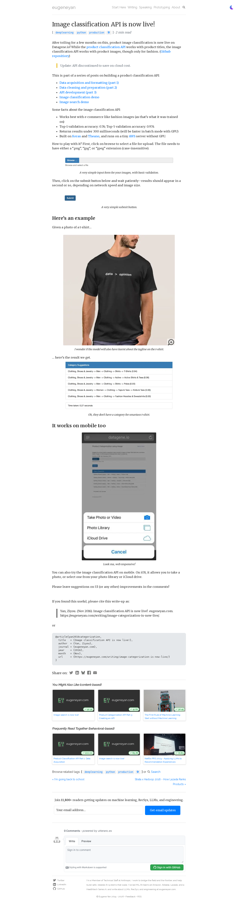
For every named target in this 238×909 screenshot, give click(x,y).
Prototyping (162, 7)
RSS (139, 896)
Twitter (60, 880)
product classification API (106, 47)
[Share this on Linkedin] (77, 673)
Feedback (131, 896)
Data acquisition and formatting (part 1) (89, 83)
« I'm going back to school (68, 779)
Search (155, 772)
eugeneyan (63, 7)
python (81, 32)
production (96, 32)
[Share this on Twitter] (71, 673)
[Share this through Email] (95, 673)
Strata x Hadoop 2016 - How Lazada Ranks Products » (160, 782)
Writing (132, 7)
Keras (76, 136)
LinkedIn (61, 884)
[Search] (184, 7)
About (176, 7)
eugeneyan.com (167, 889)
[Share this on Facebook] (89, 673)
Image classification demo (79, 97)
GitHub (61, 888)
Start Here (119, 7)
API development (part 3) (78, 92)
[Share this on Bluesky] (83, 673)
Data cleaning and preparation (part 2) (88, 87)
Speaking (145, 7)
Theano (93, 136)
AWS (132, 136)
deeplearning (64, 32)
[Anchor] (97, 217)
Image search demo (74, 102)
